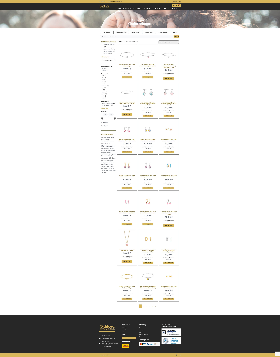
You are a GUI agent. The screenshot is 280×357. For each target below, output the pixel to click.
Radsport (103, 162)
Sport (108, 168)
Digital (106, 148)
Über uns (148, 8)
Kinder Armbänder (108, 50)
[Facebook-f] (176, 355)
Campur (102, 143)
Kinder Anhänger (108, 48)
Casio (106, 143)
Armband (107, 139)
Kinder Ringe (107, 53)
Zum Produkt (148, 77)
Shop (158, 8)
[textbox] (108, 60)
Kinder (103, 156)
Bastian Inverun (110, 142)
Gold (110, 150)
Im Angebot (105, 122)
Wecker (114, 170)
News (119, 8)
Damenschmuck (121, 32)
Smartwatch (149, 32)
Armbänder (104, 142)
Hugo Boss (110, 154)
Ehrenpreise (111, 148)
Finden (176, 37)
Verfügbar (105, 126)
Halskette (103, 152)
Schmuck (108, 164)
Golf (113, 150)
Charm (108, 143)
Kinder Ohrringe (108, 51)
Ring (105, 164)
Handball (108, 152)
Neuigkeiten (107, 32)
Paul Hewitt (104, 160)
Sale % (175, 32)
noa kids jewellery (104, 158)
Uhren (111, 170)
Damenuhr (103, 148)
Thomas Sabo (104, 170)
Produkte (137, 8)
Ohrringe (112, 158)
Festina (103, 150)
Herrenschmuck (104, 154)
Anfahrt (176, 8)
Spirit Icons (104, 168)
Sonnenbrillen (163, 32)
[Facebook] (165, 1)
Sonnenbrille (109, 166)
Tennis (112, 168)
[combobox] (108, 60)
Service (127, 8)
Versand (128, 73)
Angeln (102, 137)
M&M (106, 156)
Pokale (109, 160)
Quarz (112, 160)
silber (112, 164)
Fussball (107, 150)
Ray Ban (107, 162)
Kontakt (167, 8)
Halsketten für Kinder (109, 44)
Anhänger (107, 137)
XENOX (103, 172)
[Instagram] (168, 1)
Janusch (114, 154)
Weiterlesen (127, 77)
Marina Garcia (111, 156)
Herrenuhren (135, 32)
